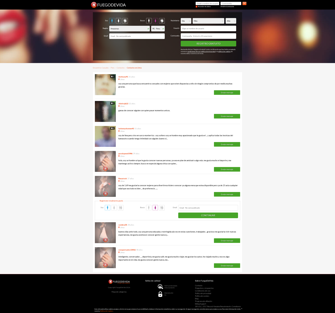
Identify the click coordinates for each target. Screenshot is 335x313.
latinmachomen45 (126, 128)
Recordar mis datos (204, 6)
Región (105, 28)
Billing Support (200, 304)
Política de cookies (202, 296)
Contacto (198, 285)
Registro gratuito (208, 43)
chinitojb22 (123, 103)
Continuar (208, 215)
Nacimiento (175, 20)
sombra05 (122, 225)
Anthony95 (123, 77)
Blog (196, 298)
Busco (142, 20)
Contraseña (175, 36)
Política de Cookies (106, 311)
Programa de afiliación (203, 301)
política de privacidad (208, 51)
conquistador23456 (127, 250)
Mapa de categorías (119, 292)
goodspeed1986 (125, 153)
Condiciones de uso (202, 291)
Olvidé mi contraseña (227, 6)
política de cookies (224, 51)
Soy (106, 20)
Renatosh (122, 178)
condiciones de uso (193, 51)
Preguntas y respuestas (204, 288)
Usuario (176, 28)
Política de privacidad (203, 293)
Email (106, 36)
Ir (244, 3)
